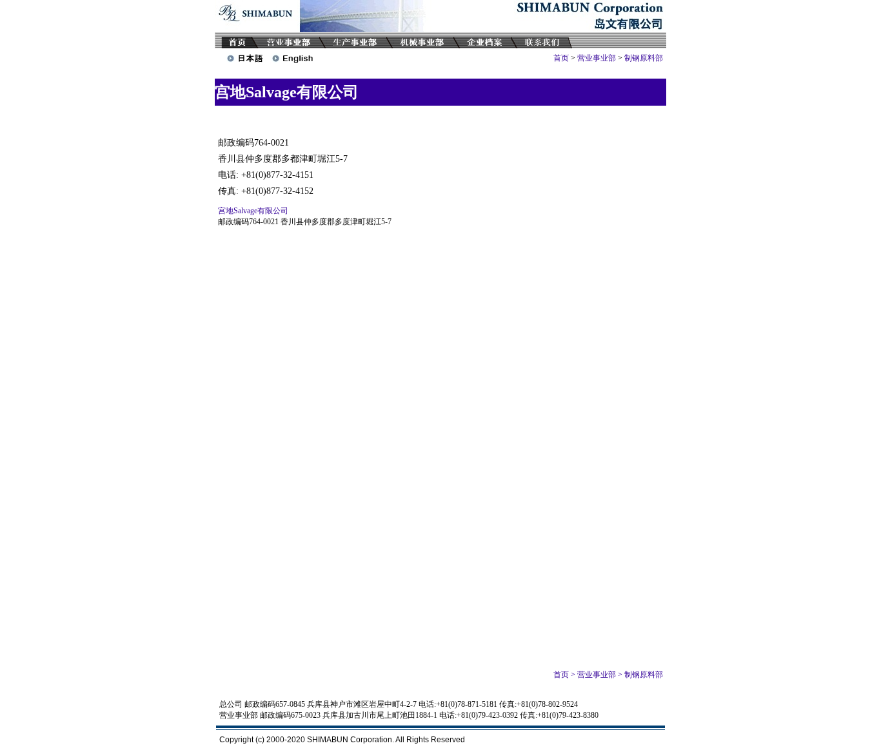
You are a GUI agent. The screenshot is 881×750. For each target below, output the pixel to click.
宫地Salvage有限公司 (253, 210)
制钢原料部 (643, 58)
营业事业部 (596, 58)
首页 (561, 58)
